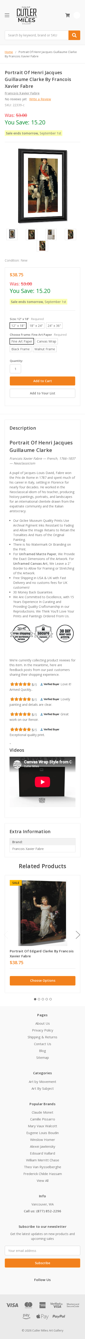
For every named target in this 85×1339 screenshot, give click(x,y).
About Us (42, 1023)
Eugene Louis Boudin (42, 1132)
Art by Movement (42, 1081)
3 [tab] (43, 999)
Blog (42, 1050)
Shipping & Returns (42, 1037)
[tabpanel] (42, 934)
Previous (5, 935)
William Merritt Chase (42, 1160)
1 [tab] (35, 999)
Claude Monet (42, 1112)
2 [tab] (39, 999)
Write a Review (40, 99)
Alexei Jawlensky (42, 1146)
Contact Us (42, 1043)
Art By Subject (43, 1088)
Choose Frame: (38, 335)
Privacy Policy (42, 1030)
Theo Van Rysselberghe (42, 1167)
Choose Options (42, 980)
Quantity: (16, 361)
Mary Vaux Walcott (42, 1126)
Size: (27, 319)
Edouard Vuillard (42, 1153)
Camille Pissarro (42, 1119)
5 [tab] (50, 999)
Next (78, 935)
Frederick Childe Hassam (42, 1173)
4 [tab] (47, 999)
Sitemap (42, 1057)
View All (43, 1180)
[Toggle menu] (7, 15)
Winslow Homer (42, 1139)
